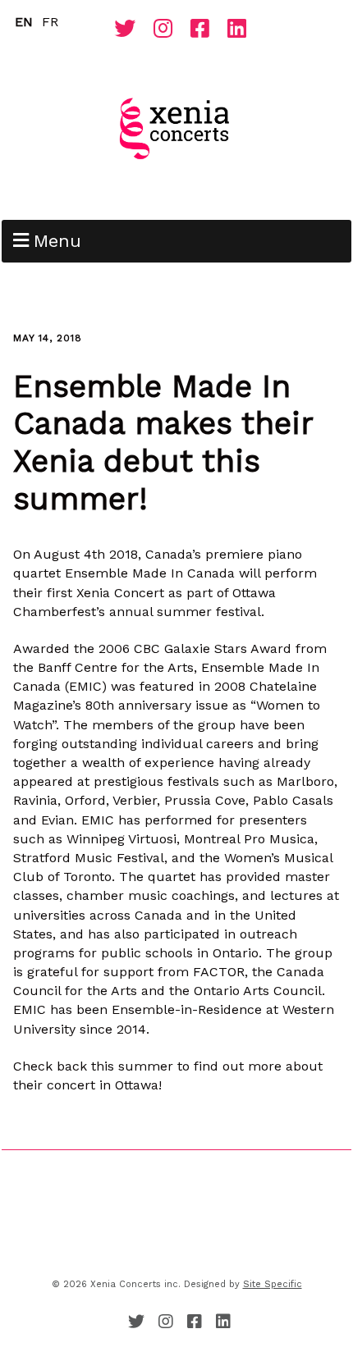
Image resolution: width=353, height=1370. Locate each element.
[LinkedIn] (237, 29)
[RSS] (101, 33)
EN (24, 22)
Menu (57, 241)
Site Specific (272, 1284)
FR (50, 22)
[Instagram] (163, 29)
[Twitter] (125, 29)
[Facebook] (200, 29)
